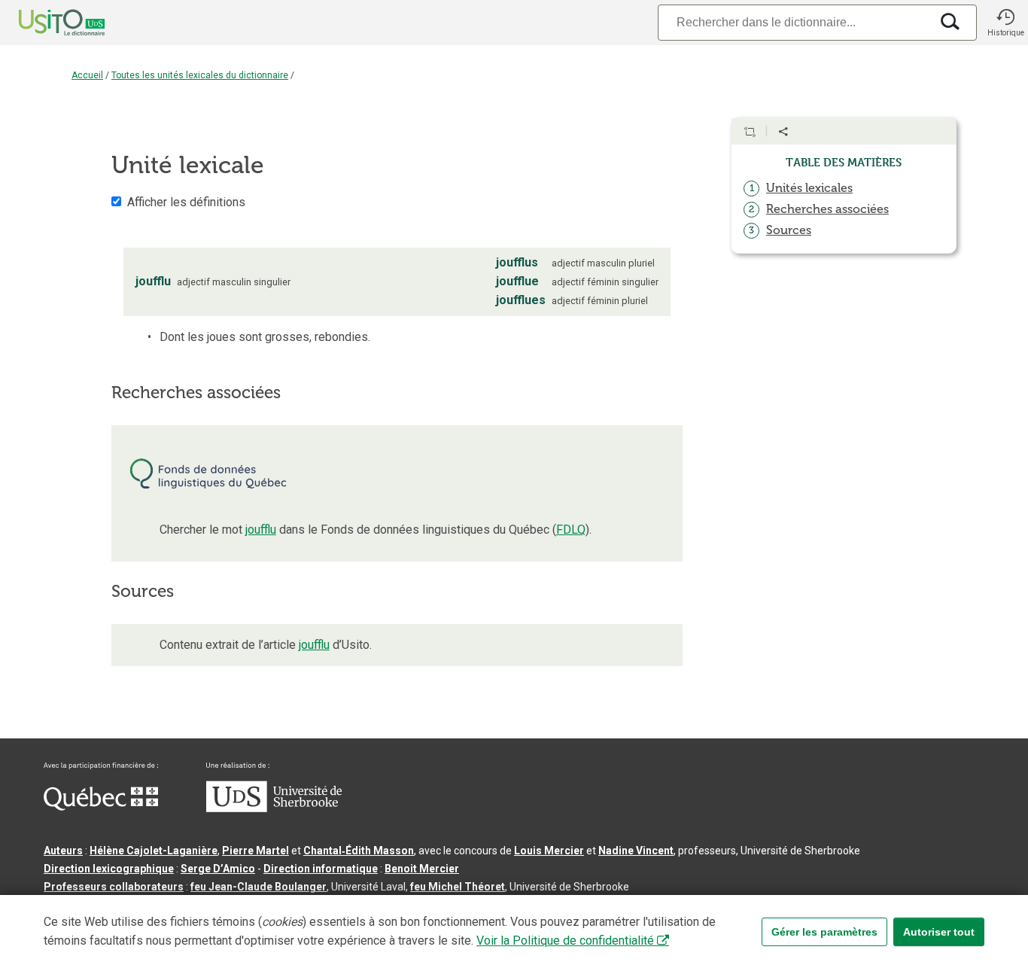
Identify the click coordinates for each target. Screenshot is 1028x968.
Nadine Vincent (636, 851)
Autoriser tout (939, 932)
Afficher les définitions (186, 202)
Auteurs (63, 851)
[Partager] (783, 132)
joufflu (260, 529)
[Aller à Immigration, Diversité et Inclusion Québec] (101, 807)
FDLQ (570, 529)
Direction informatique (320, 869)
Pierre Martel (255, 851)
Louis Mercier (549, 851)
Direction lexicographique (109, 869)
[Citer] (750, 132)
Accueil (87, 75)
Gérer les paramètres (824, 932)
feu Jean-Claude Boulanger (258, 887)
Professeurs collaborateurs (114, 887)
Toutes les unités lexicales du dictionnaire (199, 75)
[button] (1005, 22)
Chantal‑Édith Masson (358, 851)
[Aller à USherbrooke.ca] (274, 808)
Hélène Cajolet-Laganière (153, 851)
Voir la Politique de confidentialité (565, 940)
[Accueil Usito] (45, 22)
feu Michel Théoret (457, 887)
